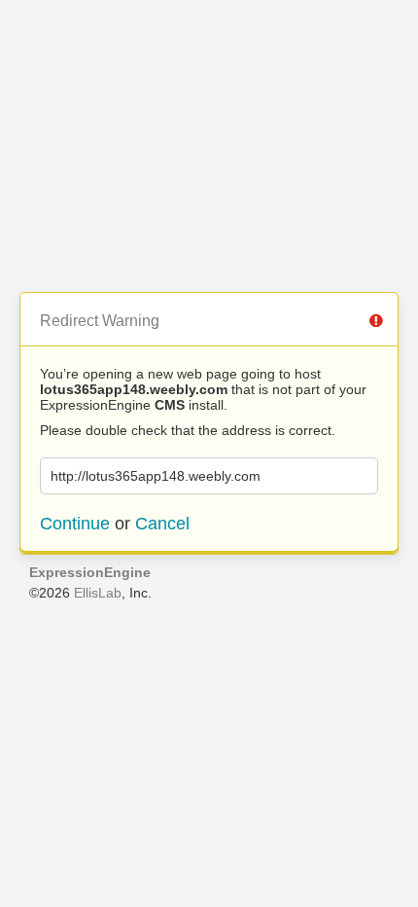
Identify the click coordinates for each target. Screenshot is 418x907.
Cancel (162, 523)
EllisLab (98, 592)
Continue (75, 523)
